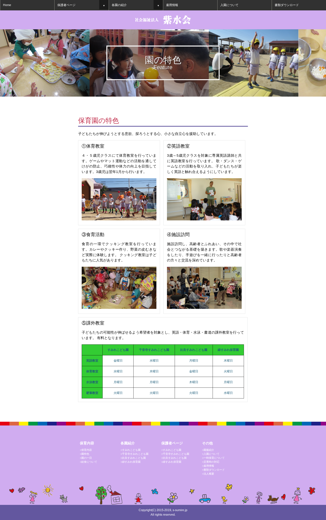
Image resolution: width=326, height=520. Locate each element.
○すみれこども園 (131, 449)
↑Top (304, 462)
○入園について (210, 453)
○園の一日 (86, 457)
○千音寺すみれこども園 (134, 453)
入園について (229, 5)
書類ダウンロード (287, 5)
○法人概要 (208, 473)
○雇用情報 (208, 465)
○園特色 (84, 453)
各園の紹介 (119, 5)
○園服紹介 (208, 449)
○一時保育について (213, 457)
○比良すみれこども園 (133, 457)
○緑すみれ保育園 (131, 461)
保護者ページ (66, 5)
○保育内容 (86, 449)
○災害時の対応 (210, 461)
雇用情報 (172, 5)
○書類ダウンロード (213, 469)
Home (7, 5)
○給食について (88, 461)
